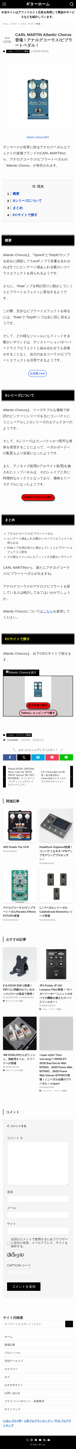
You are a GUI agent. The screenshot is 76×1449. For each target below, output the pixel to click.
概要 (16, 193)
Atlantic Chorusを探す (38, 137)
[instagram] (31, 1440)
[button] (9, 757)
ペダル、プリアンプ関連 (17, 51)
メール (11, 1208)
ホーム (8, 1336)
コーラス (25, 740)
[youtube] (40, 1440)
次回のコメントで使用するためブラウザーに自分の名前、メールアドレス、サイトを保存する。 (39, 1243)
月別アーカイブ (13, 1360)
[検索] (69, 1324)
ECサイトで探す (25, 215)
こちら (48, 611)
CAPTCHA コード (19, 1265)
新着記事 (9, 1344)
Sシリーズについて (27, 200)
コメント (15, 1138)
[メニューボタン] (4, 4)
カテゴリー (11, 1368)
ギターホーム (38, 4)
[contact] (48, 1440)
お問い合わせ (12, 1393)
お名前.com (37, 373)
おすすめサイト (13, 1384)
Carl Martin (12, 740)
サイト (11, 1223)
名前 (10, 1192)
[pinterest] (35, 1440)
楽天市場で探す (38, 705)
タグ (7, 1377)
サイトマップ (12, 1409)
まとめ (18, 208)
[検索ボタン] (72, 4)
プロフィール (12, 1352)
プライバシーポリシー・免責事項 (24, 1401)
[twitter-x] (27, 1440)
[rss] (44, 1440)
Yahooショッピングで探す (38, 712)
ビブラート (38, 740)
